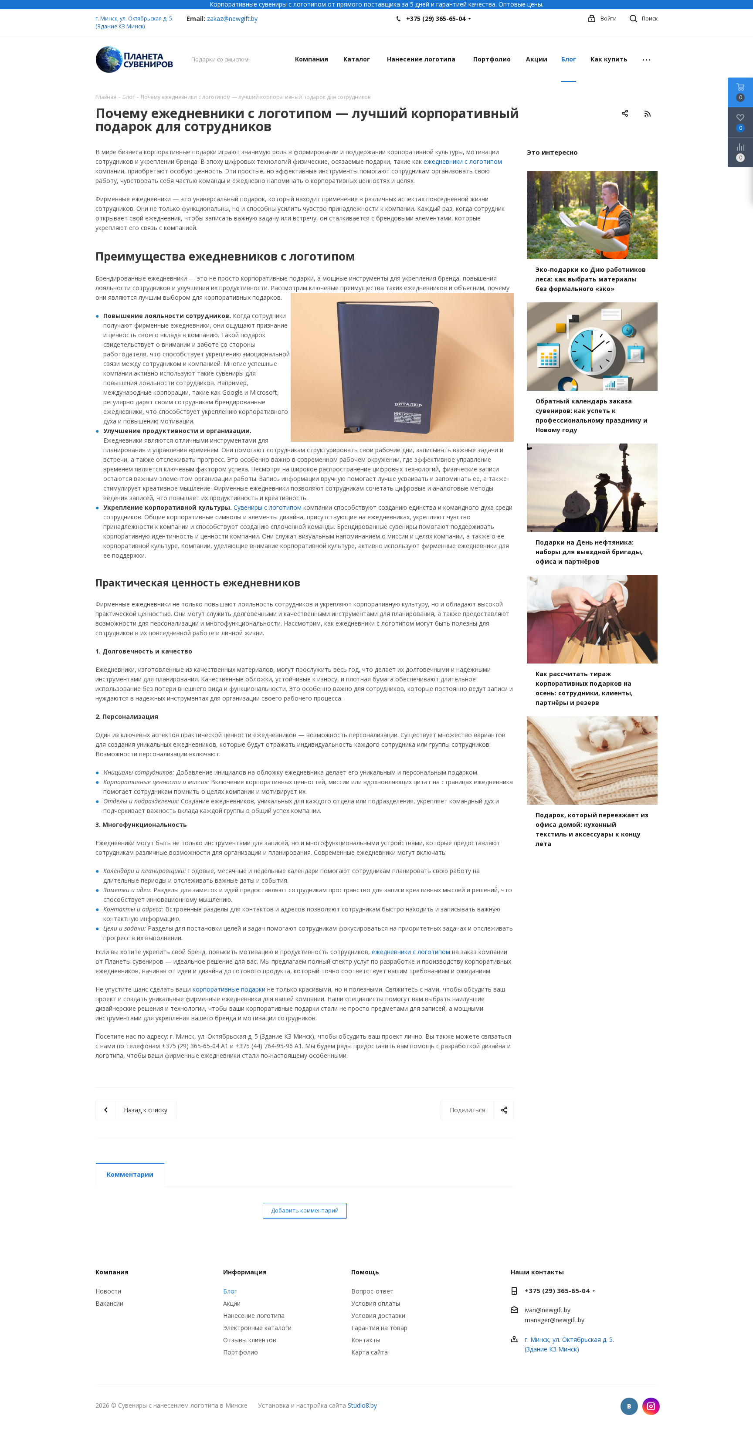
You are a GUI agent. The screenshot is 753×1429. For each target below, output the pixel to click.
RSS (647, 113)
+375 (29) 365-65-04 (435, 18)
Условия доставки (378, 1315)
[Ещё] (646, 59)
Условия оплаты (375, 1303)
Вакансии (109, 1303)
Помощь (365, 1272)
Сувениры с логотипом (268, 507)
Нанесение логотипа (254, 1315)
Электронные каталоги (257, 1328)
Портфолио (240, 1352)
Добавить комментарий (305, 1210)
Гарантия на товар (379, 1328)
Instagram (651, 1406)
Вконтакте (629, 1406)
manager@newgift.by (554, 1320)
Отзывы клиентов (249, 1340)
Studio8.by (362, 1405)
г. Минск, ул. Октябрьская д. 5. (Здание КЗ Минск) (134, 22)
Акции (232, 1303)
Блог (230, 1291)
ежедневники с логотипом (463, 161)
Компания (112, 1272)
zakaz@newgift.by (232, 18)
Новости (108, 1291)
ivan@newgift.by (547, 1310)
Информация (245, 1272)
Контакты (365, 1340)
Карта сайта (369, 1352)
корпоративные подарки (229, 989)
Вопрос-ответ (372, 1291)
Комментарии (130, 1174)
